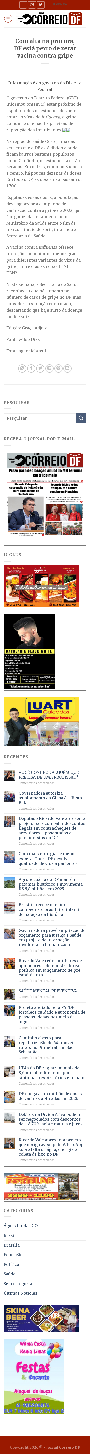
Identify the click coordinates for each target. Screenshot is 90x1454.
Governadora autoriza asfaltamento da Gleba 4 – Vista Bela (50, 798)
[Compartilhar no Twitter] (40, 368)
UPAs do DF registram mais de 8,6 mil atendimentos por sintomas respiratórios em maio (51, 1073)
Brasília (12, 1245)
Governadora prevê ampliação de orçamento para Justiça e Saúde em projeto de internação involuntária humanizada (52, 937)
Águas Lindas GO (21, 1225)
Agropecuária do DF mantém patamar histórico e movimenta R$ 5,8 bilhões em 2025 (51, 884)
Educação (13, 1254)
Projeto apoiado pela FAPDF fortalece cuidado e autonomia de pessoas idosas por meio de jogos (52, 1014)
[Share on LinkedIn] (68, 368)
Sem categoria (18, 1283)
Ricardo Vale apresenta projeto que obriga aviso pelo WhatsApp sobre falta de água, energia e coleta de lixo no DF (51, 1147)
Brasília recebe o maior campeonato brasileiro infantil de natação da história (50, 909)
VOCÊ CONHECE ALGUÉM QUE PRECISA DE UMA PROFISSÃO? (49, 775)
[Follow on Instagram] (32, 4)
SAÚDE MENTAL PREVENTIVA (48, 991)
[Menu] (8, 19)
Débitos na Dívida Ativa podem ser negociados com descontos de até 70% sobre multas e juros (51, 1119)
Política (11, 1264)
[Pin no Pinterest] (58, 368)
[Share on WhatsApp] (22, 368)
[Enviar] (81, 418)
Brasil (10, 1235)
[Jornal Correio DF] (49, 18)
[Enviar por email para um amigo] (50, 368)
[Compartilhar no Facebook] (31, 368)
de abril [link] (44, 229)
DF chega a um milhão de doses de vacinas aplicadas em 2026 (50, 1096)
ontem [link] (33, 104)
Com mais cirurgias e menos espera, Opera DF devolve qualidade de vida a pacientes (48, 858)
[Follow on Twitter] (41, 4)
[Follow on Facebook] (23, 4)
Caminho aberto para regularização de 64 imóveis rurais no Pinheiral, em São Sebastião (47, 1045)
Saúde (10, 1273)
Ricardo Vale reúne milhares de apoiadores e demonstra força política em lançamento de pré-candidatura (50, 967)
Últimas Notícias (21, 1293)
